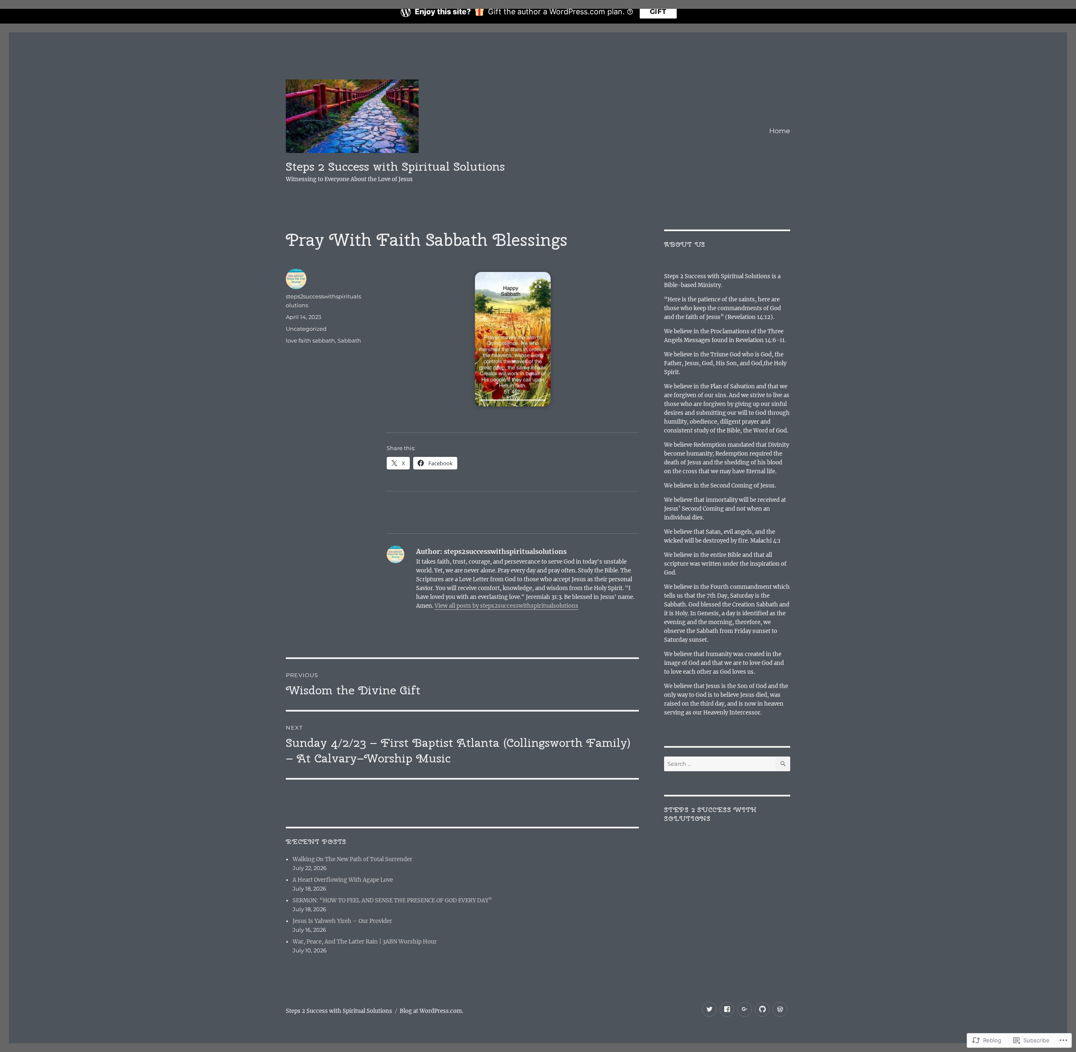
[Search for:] (719, 763)
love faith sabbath (310, 340)
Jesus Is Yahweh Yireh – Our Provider (342, 921)
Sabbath (349, 340)
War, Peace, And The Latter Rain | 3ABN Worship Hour (365, 941)
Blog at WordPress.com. (431, 1011)
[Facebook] (727, 1009)
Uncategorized (306, 328)
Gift (658, 12)
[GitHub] (762, 1009)
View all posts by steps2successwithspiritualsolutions (506, 605)
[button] (513, 339)
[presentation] (513, 400)
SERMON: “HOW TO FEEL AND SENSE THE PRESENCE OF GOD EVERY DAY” (392, 900)
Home (779, 131)
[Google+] (744, 1009)
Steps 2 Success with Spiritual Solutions (395, 166)
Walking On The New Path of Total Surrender (352, 859)
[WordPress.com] (780, 1009)
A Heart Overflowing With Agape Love (343, 879)
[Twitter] (709, 1009)
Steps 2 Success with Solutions (710, 814)
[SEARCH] (782, 764)
